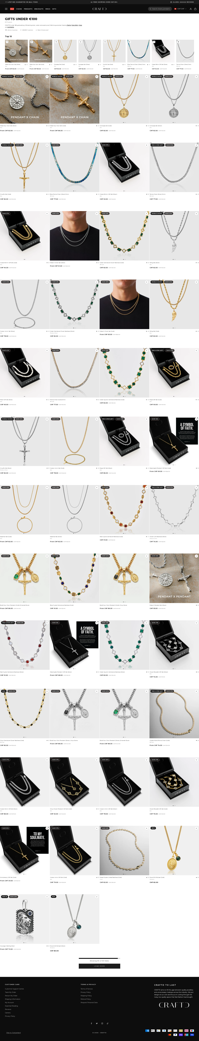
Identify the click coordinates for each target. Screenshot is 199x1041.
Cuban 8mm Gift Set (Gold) (8, 262)
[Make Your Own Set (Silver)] (25, 99)
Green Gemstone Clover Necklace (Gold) (112, 262)
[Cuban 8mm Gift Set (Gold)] (25, 236)
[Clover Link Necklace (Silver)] (196, 487)
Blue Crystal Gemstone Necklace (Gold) (61, 605)
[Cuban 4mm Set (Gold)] (75, 441)
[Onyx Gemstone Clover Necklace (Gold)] (25, 713)
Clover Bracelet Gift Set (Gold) (159, 809)
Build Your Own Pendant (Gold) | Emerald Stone (14, 605)
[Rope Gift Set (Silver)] (124, 441)
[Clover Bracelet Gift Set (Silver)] (196, 622)
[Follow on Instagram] (102, 1023)
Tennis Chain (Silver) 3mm (183, 64)
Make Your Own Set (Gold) (37, 64)
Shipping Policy (86, 996)
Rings (48, 9)
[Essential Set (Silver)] (75, 510)
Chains (19, 9)
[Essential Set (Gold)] (25, 510)
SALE (12, 9)
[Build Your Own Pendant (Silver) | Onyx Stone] (75, 713)
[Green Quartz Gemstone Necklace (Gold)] (124, 373)
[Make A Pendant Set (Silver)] (196, 556)
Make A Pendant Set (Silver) (158, 605)
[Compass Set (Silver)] (196, 76)
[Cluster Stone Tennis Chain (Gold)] (196, 691)
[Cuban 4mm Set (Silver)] (25, 304)
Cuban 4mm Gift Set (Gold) (58, 877)
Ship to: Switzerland (13, 1033)
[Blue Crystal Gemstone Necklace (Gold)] (75, 578)
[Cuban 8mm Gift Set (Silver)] (124, 167)
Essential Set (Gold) (6, 536)
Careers (7, 1013)
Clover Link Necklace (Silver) (158, 536)
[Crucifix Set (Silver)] (25, 441)
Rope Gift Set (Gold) (156, 399)
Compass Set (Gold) (59, 64)
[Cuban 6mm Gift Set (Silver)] (25, 782)
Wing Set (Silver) (155, 262)
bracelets (75, 25)
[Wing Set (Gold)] (196, 282)
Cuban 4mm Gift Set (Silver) (108, 809)
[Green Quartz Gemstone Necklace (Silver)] (124, 645)
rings (80, 25)
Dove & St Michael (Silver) (57, 946)
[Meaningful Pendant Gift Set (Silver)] (75, 645)
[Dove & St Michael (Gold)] (196, 828)
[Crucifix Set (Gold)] (25, 167)
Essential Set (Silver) (56, 536)
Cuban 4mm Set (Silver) (7, 331)
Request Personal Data (89, 1002)
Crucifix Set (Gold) (108, 64)
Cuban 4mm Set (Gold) (57, 468)
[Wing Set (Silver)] (196, 213)
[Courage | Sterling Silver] (25, 919)
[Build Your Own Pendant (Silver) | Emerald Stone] (124, 713)
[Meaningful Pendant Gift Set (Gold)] (196, 419)
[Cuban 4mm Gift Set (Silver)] (124, 782)
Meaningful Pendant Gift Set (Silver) (61, 672)
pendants (11, 27)
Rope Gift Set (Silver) (106, 468)
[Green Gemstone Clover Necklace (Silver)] (75, 304)
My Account (9, 1002)
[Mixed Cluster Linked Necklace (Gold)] (124, 850)
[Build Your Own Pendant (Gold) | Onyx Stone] (124, 578)
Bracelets (38, 9)
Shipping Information (12, 999)
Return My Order (11, 996)
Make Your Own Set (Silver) (12, 64)
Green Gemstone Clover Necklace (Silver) (62, 331)
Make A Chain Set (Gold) (107, 331)
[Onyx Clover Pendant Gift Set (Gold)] (75, 782)
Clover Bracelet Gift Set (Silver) (159, 672)
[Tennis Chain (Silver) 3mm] (196, 145)
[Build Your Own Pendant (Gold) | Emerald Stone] (25, 578)
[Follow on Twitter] (97, 1023)
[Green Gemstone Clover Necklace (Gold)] (124, 236)
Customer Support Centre (14, 989)
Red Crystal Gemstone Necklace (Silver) (12, 672)
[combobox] (161, 9)
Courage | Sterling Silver (7, 946)
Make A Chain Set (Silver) (57, 262)
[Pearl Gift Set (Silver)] (25, 373)
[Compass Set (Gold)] (124, 99)
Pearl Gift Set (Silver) (6, 399)
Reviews (8, 1009)
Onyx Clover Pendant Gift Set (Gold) (61, 809)
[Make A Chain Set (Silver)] (75, 236)
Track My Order (10, 992)
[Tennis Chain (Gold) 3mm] (75, 373)
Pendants (28, 9)
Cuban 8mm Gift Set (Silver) (159, 64)
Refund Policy (86, 999)
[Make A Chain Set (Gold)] (124, 304)
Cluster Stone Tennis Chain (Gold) (160, 740)
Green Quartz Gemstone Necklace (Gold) (112, 399)
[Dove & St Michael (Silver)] (75, 919)
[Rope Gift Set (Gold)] (196, 350)
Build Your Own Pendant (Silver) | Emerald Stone (114, 740)
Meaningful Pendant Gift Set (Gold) (160, 468)
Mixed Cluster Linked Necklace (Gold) (111, 877)
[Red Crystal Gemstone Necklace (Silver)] (25, 645)
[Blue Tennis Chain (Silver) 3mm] (75, 167)
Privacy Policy (10, 1016)
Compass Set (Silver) (84, 64)
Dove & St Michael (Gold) (157, 877)
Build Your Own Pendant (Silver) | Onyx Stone (64, 740)
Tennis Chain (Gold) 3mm (58, 399)
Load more (99, 966)
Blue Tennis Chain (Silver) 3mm (136, 64)
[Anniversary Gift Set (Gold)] (25, 850)
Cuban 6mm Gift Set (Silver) (8, 809)
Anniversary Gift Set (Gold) (8, 877)
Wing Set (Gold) (154, 331)
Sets (54, 9)
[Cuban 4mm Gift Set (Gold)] (75, 850)
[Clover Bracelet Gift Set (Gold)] (196, 759)
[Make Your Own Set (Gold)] (75, 99)
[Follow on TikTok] (108, 1023)
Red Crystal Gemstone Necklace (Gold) (111, 536)
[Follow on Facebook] (91, 1023)
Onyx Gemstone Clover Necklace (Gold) (12, 740)
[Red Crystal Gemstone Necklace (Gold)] (124, 510)
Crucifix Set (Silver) (5, 468)
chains (69, 25)
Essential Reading (11, 1006)
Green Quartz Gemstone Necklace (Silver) (112, 672)
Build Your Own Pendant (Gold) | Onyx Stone (113, 605)
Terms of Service (87, 989)
